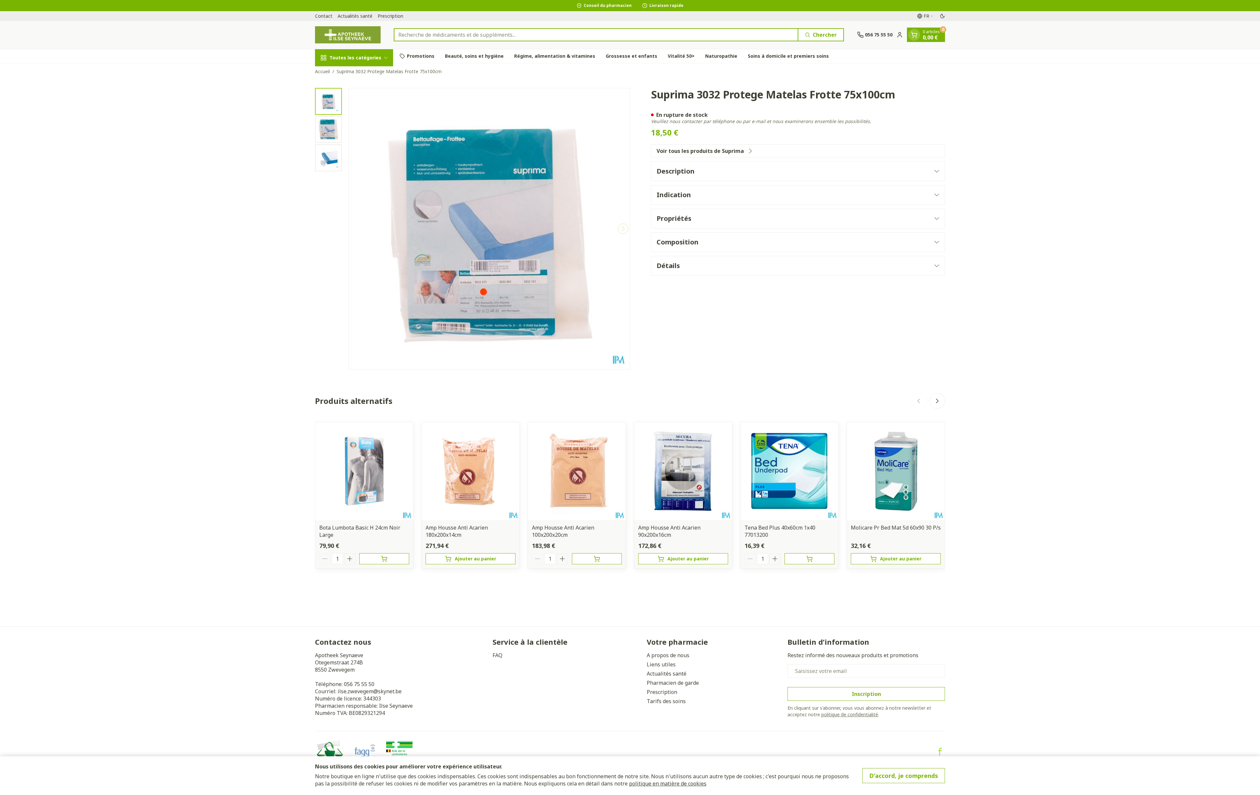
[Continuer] (623, 228)
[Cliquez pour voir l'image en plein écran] (489, 228)
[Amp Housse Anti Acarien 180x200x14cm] (470, 471)
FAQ (497, 655)
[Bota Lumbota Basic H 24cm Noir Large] (364, 471)
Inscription (866, 694)
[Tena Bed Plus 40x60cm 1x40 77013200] (789, 471)
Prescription (390, 16)
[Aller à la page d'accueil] (348, 35)
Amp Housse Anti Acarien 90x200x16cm (669, 531)
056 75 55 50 (359, 684)
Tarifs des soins (666, 701)
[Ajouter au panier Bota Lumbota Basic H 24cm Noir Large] (384, 558)
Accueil (322, 71)
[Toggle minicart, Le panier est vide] (914, 35)
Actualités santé (355, 16)
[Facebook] (940, 752)
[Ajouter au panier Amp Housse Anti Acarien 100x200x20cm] (597, 558)
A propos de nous (668, 655)
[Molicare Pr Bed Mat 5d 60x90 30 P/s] (896, 471)
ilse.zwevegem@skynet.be (370, 691)
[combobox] (596, 34)
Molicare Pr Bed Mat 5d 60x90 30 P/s (896, 527)
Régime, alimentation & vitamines (554, 56)
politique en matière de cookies (667, 783)
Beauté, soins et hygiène (474, 56)
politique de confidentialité (849, 714)
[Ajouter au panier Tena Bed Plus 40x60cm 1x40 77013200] (809, 558)
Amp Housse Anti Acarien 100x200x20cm (563, 531)
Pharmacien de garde (673, 682)
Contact (323, 16)
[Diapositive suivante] (937, 401)
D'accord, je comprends (903, 776)
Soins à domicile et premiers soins (788, 56)
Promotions (420, 56)
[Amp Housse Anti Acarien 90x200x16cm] (683, 471)
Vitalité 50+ (681, 56)
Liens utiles (661, 664)
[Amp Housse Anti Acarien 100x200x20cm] (577, 471)
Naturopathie (721, 56)
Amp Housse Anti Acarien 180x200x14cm (457, 531)
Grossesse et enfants (631, 56)
